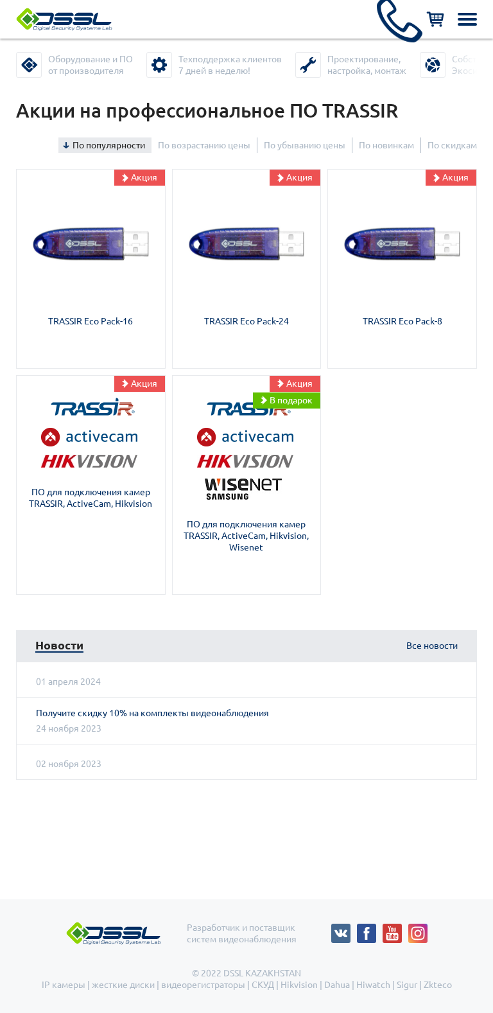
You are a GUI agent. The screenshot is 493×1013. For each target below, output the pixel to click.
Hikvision (299, 985)
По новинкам (386, 145)
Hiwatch (373, 985)
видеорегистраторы (203, 985)
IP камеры (63, 985)
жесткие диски (123, 985)
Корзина (435, 19)
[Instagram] (418, 929)
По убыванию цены (304, 145)
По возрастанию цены (204, 145)
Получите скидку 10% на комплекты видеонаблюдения (152, 713)
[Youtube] (395, 929)
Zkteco (438, 985)
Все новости (432, 645)
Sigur (407, 985)
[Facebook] (370, 929)
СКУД (263, 985)
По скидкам (452, 145)
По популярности (109, 145)
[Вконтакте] (344, 929)
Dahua (337, 985)
